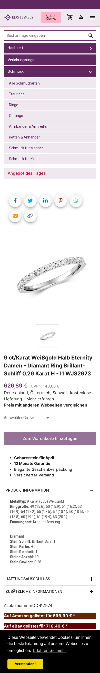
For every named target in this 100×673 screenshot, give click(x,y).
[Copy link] (30, 216)
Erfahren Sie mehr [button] (49, 650)
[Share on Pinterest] (60, 201)
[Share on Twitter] (30, 201)
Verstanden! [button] (25, 664)
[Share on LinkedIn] (45, 201)
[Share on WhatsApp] (75, 201)
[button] (50, 490)
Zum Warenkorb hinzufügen (50, 438)
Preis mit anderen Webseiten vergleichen (45, 405)
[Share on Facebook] (15, 201)
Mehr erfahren (40, 398)
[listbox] (27, 418)
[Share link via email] (15, 216)
